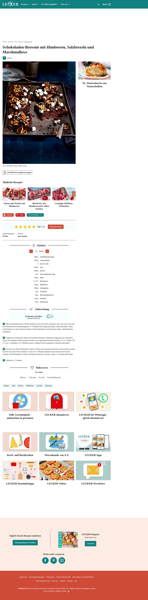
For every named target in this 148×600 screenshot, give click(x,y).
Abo (75, 581)
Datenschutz (50, 577)
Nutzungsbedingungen (36, 577)
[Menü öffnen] (109, 4)
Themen (62, 581)
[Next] (74, 194)
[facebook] (45, 560)
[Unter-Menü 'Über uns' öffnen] (69, 4)
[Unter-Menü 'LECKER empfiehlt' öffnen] (57, 4)
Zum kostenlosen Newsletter (25, 543)
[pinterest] (53, 560)
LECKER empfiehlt (48, 4)
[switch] (50, 316)
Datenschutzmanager (63, 577)
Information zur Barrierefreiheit (83, 577)
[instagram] (62, 560)
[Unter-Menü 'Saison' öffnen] (38, 4)
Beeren (21, 42)
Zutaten (10, 42)
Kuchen (39, 386)
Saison (34, 4)
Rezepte (24, 4)
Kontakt (70, 581)
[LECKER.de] (10, 4)
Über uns (64, 4)
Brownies (48, 386)
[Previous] (4, 194)
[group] (39, 199)
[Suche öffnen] (98, 4)
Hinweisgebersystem (43, 581)
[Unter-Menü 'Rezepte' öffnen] (28, 4)
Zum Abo (90, 543)
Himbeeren (28, 42)
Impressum (23, 577)
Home (5, 42)
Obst (15, 42)
